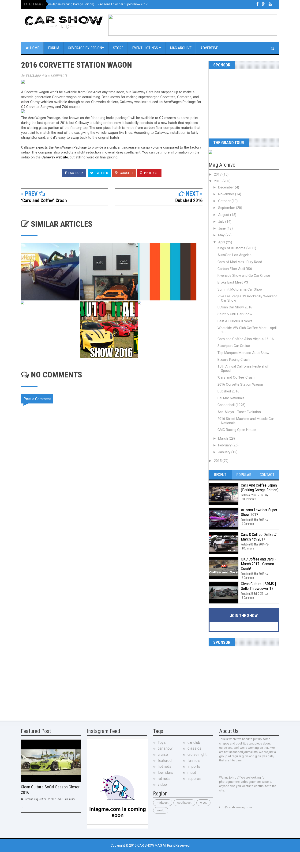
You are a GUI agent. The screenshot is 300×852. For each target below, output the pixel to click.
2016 (218, 181)
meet (192, 772)
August (224, 215)
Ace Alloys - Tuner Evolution (239, 412)
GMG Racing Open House (237, 430)
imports (194, 766)
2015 (218, 461)
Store (118, 48)
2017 (218, 174)
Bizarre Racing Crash (234, 359)
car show (165, 748)
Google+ (126, 173)
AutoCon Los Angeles (234, 255)
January (224, 452)
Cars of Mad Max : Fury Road (240, 262)
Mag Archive (180, 48)
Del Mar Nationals (231, 398)
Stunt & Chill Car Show (235, 314)
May (221, 235)
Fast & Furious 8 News (235, 321)
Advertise (209, 48)
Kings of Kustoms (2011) (237, 248)
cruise (163, 754)
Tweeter (101, 173)
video (162, 784)
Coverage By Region (85, 48)
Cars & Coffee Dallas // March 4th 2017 (259, 536)
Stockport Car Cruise (234, 346)
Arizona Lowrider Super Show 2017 (122, 4)
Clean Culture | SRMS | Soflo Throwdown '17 (258, 586)
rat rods (164, 778)
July (221, 221)
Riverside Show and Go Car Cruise (244, 275)
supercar (195, 778)
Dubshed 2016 (188, 200)
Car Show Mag (150, 845)
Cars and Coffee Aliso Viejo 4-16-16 (246, 339)
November (226, 194)
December (226, 187)
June (222, 228)
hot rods (164, 766)
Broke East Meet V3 (233, 282)
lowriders (165, 772)
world (161, 810)
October (225, 201)
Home (34, 48)
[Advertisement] (238, 102)
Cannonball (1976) (231, 405)
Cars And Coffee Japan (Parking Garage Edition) (60, 4)
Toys (162, 742)
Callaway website (54, 157)
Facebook (75, 173)
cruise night (197, 754)
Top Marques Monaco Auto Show (243, 353)
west (203, 802)
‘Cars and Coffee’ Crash (44, 200)
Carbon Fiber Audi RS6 (235, 269)
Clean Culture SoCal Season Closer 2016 (50, 789)
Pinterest (151, 173)
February (225, 445)
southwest (184, 802)
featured (165, 760)
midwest (163, 802)
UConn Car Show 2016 (235, 307)
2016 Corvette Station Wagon (240, 384)
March (223, 438)
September (227, 208)
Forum (53, 48)
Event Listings (145, 48)
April (222, 242)
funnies (194, 760)
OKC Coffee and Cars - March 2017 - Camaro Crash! (258, 564)
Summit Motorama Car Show (240, 289)
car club (194, 742)
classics (194, 748)
